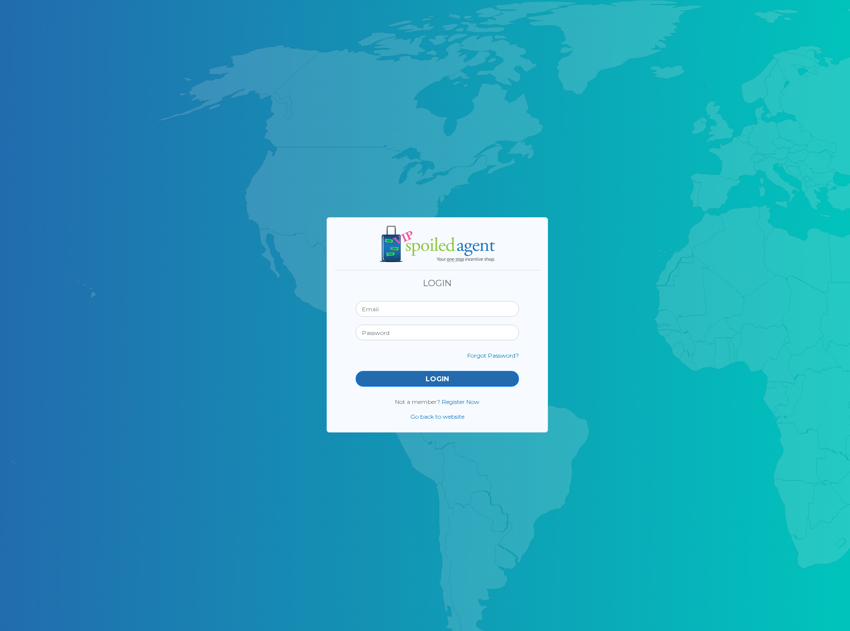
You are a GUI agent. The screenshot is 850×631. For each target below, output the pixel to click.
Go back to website (437, 416)
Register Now (461, 401)
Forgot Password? (493, 355)
